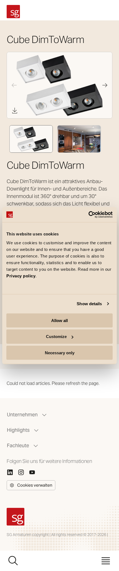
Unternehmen (22, 414)
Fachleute (18, 445)
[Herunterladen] (14, 110)
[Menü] (105, 560)
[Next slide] (104, 85)
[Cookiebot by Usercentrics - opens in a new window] (88, 214)
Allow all (59, 320)
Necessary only (59, 352)
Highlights (18, 430)
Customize (56, 336)
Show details (89, 303)
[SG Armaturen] (13, 11)
